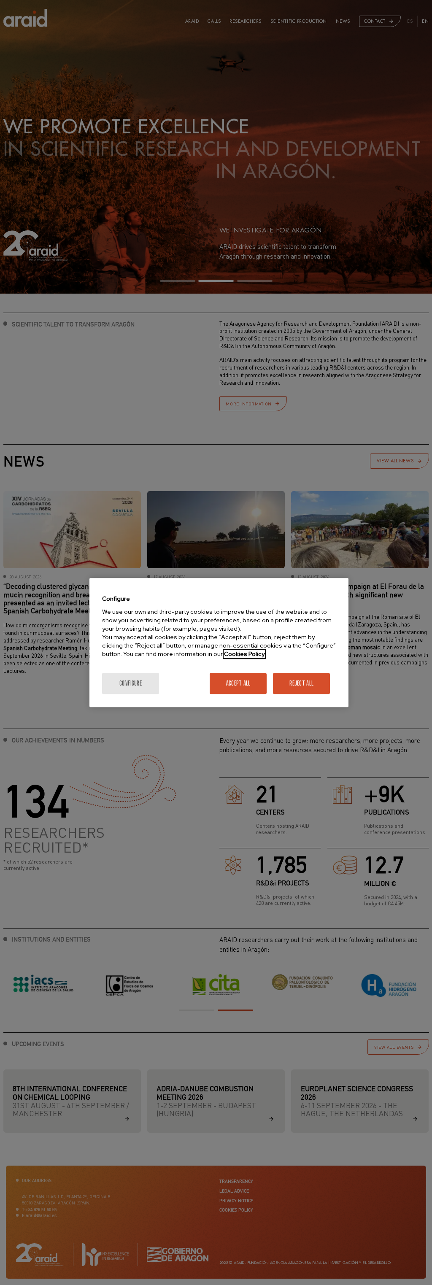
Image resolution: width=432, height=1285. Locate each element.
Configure (130, 683)
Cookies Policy (244, 654)
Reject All (301, 683)
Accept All (238, 683)
